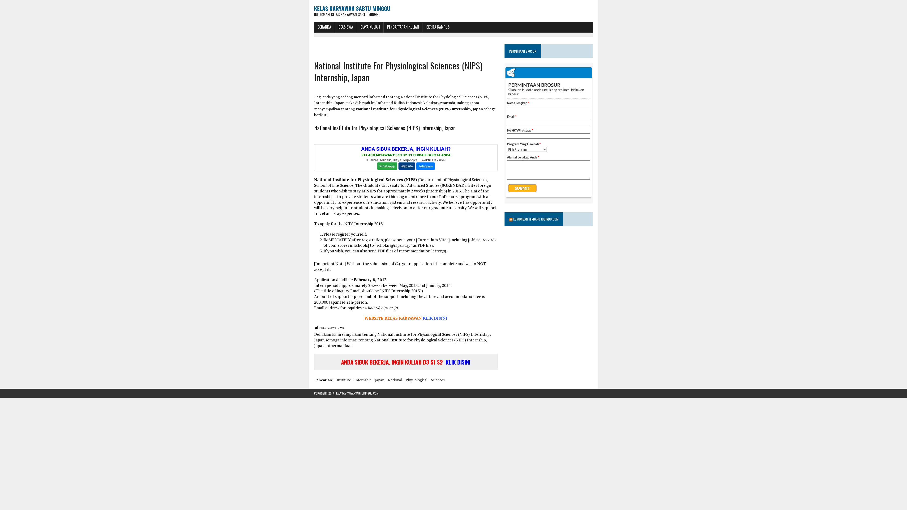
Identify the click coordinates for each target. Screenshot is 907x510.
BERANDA (324, 27)
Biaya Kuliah (370, 27)
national (395, 380)
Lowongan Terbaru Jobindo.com (535, 219)
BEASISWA (345, 27)
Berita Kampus (437, 27)
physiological (417, 380)
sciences (438, 380)
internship (363, 380)
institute (344, 380)
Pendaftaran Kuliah (403, 27)
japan (379, 380)
